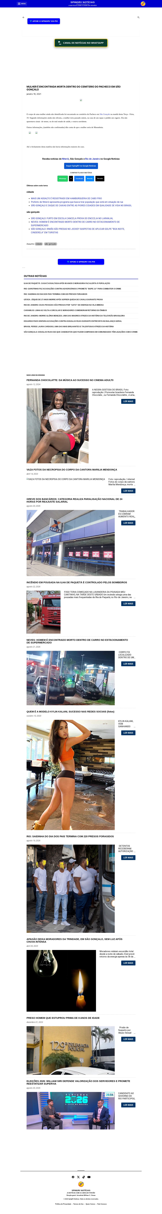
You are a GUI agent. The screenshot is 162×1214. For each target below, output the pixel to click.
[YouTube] (89, 1177)
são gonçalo (50, 244)
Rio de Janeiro (92, 159)
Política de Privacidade (63, 1204)
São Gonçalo (105, 114)
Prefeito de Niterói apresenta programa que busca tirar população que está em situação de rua (77, 202)
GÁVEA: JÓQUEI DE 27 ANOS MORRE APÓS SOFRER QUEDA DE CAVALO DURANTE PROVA (63, 299)
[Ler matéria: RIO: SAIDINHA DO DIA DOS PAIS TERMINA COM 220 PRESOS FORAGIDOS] (130, 851)
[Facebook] (73, 1177)
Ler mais (128, 401)
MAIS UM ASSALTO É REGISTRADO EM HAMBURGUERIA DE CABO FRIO (66, 198)
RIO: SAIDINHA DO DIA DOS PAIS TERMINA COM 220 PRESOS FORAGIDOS (55, 294)
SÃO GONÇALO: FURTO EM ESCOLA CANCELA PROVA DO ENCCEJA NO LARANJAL (72, 218)
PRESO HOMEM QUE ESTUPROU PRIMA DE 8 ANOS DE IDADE (63, 1018)
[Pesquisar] (138, 18)
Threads (100, 178)
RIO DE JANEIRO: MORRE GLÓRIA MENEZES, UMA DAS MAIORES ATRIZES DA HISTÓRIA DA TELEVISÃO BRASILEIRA (74, 316)
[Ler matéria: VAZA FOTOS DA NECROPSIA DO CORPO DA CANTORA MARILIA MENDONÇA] (130, 484)
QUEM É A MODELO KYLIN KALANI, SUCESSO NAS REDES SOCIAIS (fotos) (70, 711)
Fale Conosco (102, 1204)
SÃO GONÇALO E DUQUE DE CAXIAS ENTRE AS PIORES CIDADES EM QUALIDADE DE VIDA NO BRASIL (81, 205)
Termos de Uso (78, 1204)
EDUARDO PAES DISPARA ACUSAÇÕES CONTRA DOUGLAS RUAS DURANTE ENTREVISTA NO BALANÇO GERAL (73, 321)
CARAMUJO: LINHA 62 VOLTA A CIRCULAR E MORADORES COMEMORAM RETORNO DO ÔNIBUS (65, 310)
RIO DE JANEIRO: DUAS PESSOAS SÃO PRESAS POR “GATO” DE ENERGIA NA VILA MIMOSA (64, 305)
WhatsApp (62, 178)
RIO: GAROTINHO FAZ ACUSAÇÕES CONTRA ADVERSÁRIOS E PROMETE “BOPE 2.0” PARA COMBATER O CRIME (72, 289)
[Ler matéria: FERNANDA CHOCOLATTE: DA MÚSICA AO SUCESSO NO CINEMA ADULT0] (130, 395)
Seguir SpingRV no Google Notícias (81, 166)
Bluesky (90, 178)
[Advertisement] (81, 64)
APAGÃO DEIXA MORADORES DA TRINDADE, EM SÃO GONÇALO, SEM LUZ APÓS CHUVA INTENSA (74, 940)
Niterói (65, 159)
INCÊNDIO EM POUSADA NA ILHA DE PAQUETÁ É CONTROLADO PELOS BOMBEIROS (77, 582)
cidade (39, 244)
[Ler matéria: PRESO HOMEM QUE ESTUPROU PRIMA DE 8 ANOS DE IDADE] (130, 1032)
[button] (22, 4)
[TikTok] (83, 1177)
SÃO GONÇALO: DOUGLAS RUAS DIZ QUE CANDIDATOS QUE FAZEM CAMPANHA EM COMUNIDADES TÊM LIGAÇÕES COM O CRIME (81, 332)
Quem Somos (90, 1204)
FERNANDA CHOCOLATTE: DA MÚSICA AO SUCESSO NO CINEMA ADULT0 (70, 380)
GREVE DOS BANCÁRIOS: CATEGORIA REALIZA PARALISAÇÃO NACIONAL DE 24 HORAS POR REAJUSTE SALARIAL (74, 500)
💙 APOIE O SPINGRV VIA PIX (44, 21)
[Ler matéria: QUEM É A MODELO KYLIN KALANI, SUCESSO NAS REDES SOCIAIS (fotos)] (130, 726)
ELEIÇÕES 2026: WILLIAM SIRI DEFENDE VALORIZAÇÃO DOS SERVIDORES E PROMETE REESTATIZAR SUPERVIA (78, 1082)
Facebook (79, 178)
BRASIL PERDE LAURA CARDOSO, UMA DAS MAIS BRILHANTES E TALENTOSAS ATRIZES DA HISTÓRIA (69, 327)
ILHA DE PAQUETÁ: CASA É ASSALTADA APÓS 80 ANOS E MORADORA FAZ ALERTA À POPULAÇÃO (67, 283)
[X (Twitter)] (78, 1177)
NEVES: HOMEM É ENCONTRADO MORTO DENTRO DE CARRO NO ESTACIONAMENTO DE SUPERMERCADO (77, 641)
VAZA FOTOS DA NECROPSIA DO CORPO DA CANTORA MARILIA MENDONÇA (72, 469)
